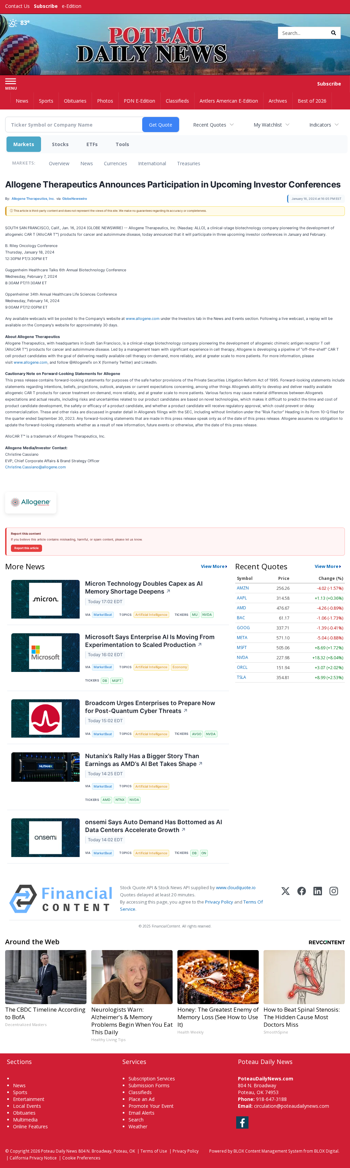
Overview (59, 163)
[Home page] (175, 31)
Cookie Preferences (81, 1157)
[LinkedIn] (318, 899)
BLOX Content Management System (267, 1151)
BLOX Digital (326, 1151)
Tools (122, 144)
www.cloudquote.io (236, 887)
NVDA (207, 615)
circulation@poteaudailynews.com (291, 1106)
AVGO (196, 734)
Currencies (115, 163)
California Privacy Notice (33, 1157)
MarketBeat (103, 615)
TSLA (241, 677)
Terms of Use (153, 1151)
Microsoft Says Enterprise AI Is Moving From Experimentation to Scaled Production (150, 640)
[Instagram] (334, 899)
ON (203, 853)
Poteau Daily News (59, 1151)
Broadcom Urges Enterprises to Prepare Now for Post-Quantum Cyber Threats (150, 706)
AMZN (243, 588)
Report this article (26, 548)
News (86, 163)
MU (195, 615)
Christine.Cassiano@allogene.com (35, 467)
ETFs (92, 144)
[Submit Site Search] (333, 33)
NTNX (120, 800)
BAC (241, 618)
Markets (23, 144)
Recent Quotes (209, 124)
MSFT (116, 681)
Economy (180, 667)
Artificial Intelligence (151, 615)
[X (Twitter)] (286, 899)
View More (213, 566)
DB (105, 681)
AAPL (242, 598)
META (242, 637)
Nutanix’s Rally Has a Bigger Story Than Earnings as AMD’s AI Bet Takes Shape (144, 759)
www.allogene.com (143, 318)
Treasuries (188, 163)
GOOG (243, 628)
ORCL (242, 667)
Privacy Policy (219, 902)
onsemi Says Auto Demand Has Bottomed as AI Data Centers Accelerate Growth (153, 825)
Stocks (60, 144)
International (152, 163)
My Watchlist (268, 124)
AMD (106, 800)
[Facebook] (302, 899)
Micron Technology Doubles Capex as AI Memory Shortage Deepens (144, 587)
